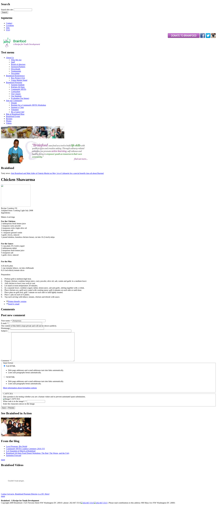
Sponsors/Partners (18, 67)
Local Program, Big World (16, 446)
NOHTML (10, 377)
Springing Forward (13, 455)
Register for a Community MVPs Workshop (28, 105)
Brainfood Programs (14, 82)
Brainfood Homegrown (15, 76)
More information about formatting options (20, 388)
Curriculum (15, 91)
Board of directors (18, 64)
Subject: (4, 331)
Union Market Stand (19, 80)
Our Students (16, 96)
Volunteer (15, 110)
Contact (9, 23)
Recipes (9, 119)
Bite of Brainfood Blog (15, 114)
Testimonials (16, 71)
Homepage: (6, 328)
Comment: (6, 361)
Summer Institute (17, 85)
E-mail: (4, 323)
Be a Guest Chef (17, 112)
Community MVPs (18, 89)
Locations (10, 25)
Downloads (15, 69)
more (3, 460)
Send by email (13, 304)
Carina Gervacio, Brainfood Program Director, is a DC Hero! (25, 494)
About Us (10, 58)
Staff (13, 62)
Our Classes (16, 94)
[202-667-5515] (87, 503)
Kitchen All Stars (18, 87)
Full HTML (11, 366)
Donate (14, 103)
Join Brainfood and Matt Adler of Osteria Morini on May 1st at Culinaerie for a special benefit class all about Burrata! (57, 173)
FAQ (8, 30)
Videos (9, 123)
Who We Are (16, 60)
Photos (8, 121)
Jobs (8, 28)
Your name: (6, 321)
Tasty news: (6, 173)
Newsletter (15, 73)
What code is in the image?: (14, 401)
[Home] (28, 47)
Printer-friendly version (17, 301)
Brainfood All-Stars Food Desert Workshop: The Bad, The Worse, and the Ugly (37, 453)
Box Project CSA (18, 78)
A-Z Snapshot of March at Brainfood (20, 451)
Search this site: (7, 10)
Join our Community (14, 100)
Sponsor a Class (17, 107)
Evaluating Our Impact (20, 98)
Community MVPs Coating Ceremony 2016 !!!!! (25, 449)
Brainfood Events (13, 116)
